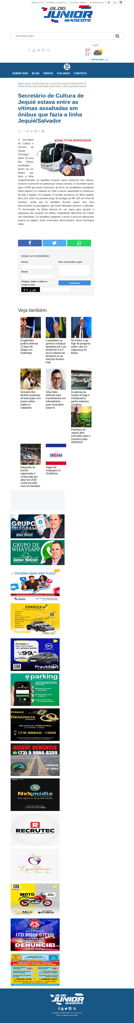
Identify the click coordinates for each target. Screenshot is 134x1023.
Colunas (63, 73)
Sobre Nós (20, 73)
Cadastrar (74, 283)
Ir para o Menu (79, 3)
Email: (24, 271)
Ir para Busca (97, 3)
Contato (80, 73)
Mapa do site (38, 3)
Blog (35, 73)
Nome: (24, 262)
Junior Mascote (76, 1013)
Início (21, 84)
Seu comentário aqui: (70, 262)
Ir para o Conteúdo (57, 3)
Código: (34, 283)
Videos (48, 73)
